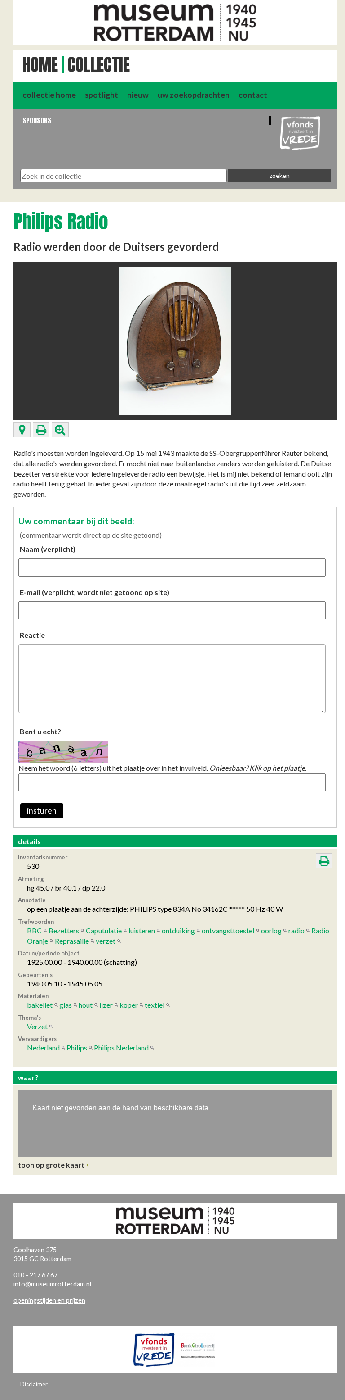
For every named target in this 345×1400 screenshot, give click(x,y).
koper (128, 1004)
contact (253, 95)
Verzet (37, 1026)
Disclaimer (34, 1384)
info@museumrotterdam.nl (52, 1284)
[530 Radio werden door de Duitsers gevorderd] (175, 340)
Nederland (43, 1047)
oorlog (271, 930)
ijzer (106, 1004)
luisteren (141, 930)
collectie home (49, 95)
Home (40, 65)
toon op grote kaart (51, 1164)
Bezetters (64, 930)
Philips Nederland (121, 1047)
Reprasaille (72, 940)
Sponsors (36, 120)
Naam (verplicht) (47, 549)
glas (65, 1004)
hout (86, 1004)
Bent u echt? (40, 731)
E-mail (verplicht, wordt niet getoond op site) (94, 592)
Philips (76, 1047)
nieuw (138, 95)
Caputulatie (104, 930)
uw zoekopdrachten (194, 95)
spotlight (101, 95)
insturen (42, 810)
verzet (105, 940)
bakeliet (40, 1004)
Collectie (98, 65)
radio (296, 930)
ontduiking (178, 930)
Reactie (32, 635)
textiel (154, 1004)
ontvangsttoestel (228, 930)
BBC (34, 930)
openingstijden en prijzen (49, 1300)
